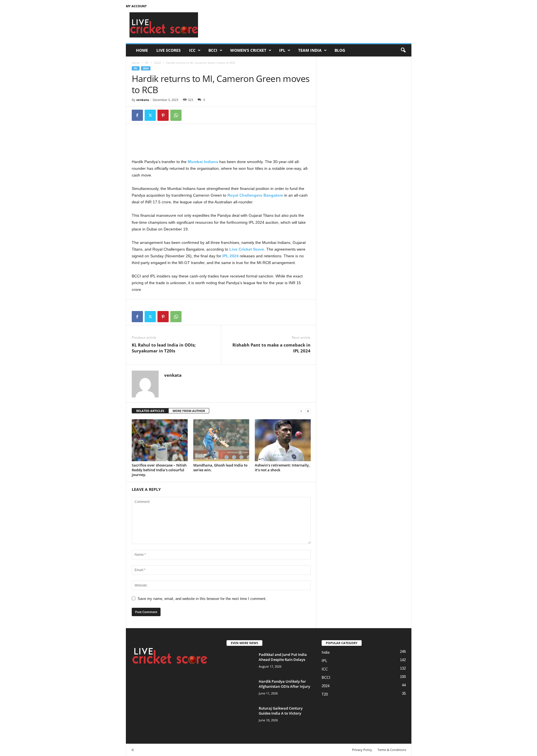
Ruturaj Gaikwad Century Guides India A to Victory (281, 711)
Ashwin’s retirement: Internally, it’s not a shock (282, 467)
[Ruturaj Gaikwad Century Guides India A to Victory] (241, 716)
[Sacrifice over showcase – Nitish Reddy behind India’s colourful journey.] (160, 440)
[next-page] (308, 411)
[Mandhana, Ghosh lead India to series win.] (221, 440)
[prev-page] (301, 411)
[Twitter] (150, 115)
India (325, 652)
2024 (157, 63)
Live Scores (168, 50)
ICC (192, 50)
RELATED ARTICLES (150, 411)
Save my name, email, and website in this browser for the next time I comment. (202, 599)
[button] (403, 50)
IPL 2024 (230, 256)
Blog (340, 50)
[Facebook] (137, 115)
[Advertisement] (309, 24)
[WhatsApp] (176, 115)
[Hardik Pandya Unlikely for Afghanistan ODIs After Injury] (241, 689)
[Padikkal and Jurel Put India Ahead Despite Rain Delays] (241, 662)
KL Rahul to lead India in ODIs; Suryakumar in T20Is (164, 348)
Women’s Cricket (248, 50)
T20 (325, 694)
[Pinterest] (163, 115)
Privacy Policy (362, 750)
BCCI (212, 50)
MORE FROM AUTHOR (189, 411)
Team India (310, 50)
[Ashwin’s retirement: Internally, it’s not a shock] (283, 440)
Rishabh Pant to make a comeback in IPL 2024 (271, 348)
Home (142, 50)
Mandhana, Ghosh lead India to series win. (220, 467)
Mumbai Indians (203, 161)
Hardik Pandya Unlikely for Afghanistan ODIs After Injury (284, 684)
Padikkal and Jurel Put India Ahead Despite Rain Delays (283, 657)
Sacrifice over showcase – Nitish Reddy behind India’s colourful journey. (159, 470)
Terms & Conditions (392, 750)
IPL (282, 50)
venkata (142, 100)
